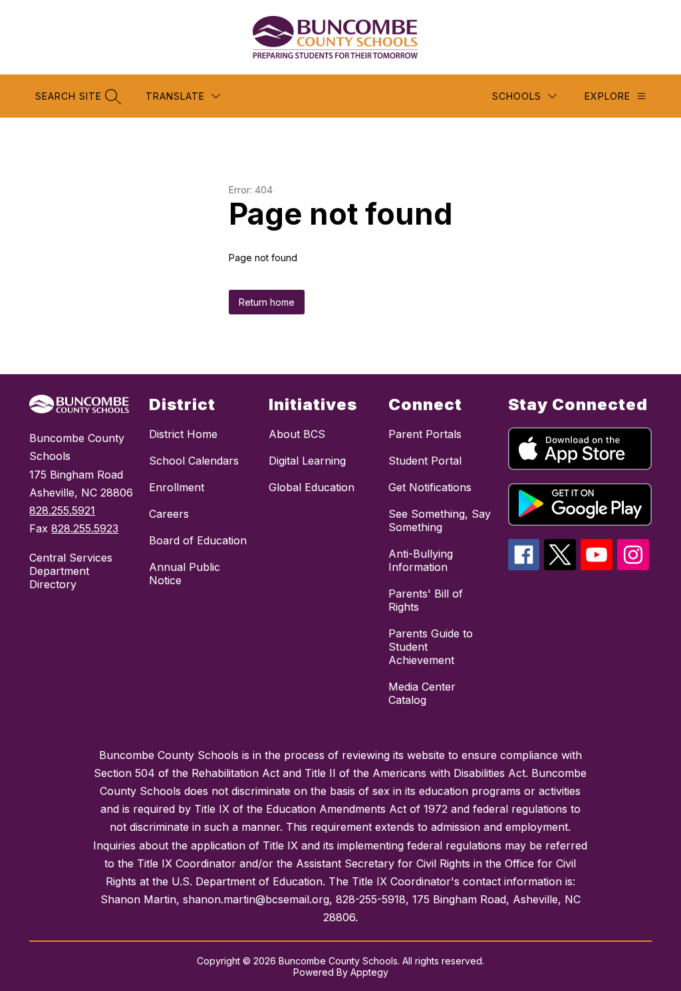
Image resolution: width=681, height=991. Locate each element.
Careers (169, 513)
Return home (267, 302)
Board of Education (198, 540)
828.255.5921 (62, 510)
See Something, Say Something (439, 520)
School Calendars (194, 460)
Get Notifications (430, 487)
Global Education (311, 487)
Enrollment (176, 487)
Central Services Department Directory (70, 571)
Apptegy (369, 972)
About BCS (297, 434)
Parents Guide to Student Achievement (430, 647)
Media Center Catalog (422, 693)
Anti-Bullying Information (420, 560)
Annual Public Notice (184, 573)
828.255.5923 (84, 528)
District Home (183, 434)
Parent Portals (425, 434)
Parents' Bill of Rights (425, 600)
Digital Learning (307, 460)
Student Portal (425, 460)
